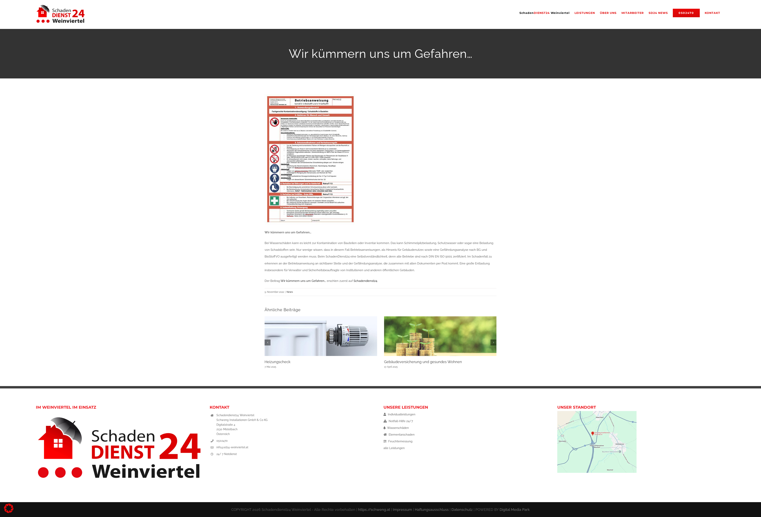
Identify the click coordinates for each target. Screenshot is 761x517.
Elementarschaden (401, 434)
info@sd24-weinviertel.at (232, 447)
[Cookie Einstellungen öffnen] (8, 512)
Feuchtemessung (399, 441)
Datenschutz (462, 509)
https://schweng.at (374, 509)
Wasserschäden (397, 428)
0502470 (222, 440)
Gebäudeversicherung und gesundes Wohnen (423, 362)
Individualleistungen (401, 414)
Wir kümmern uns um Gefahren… (303, 281)
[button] (268, 342)
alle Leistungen (394, 448)
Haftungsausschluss (432, 509)
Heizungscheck (278, 362)
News (290, 292)
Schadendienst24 (365, 281)
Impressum (402, 509)
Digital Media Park (515, 509)
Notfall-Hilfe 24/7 (400, 421)
